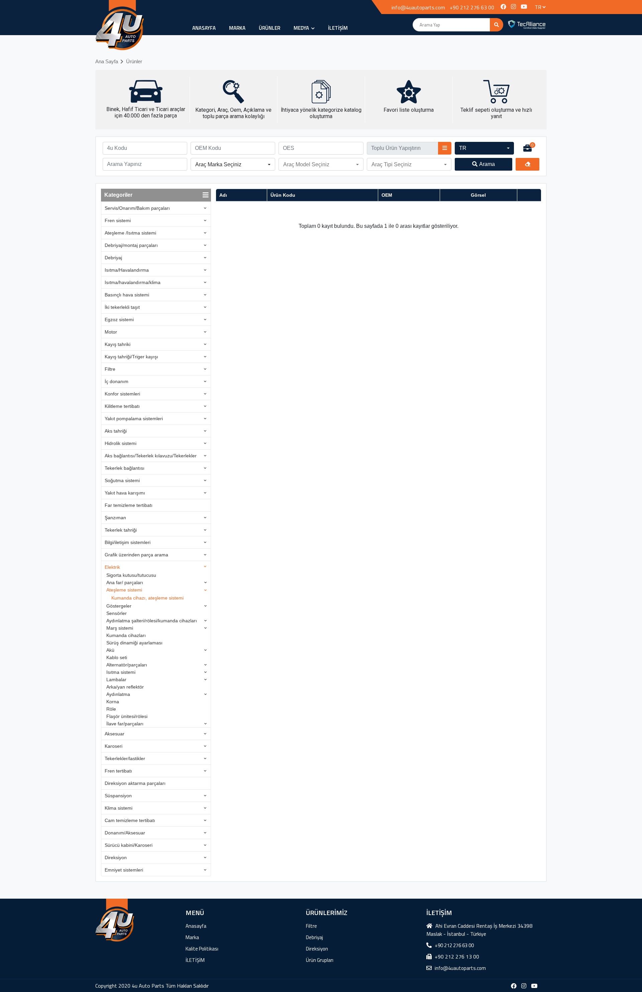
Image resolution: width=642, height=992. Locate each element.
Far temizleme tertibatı (128, 505)
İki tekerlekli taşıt (122, 307)
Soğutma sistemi (122, 480)
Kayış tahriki (117, 344)
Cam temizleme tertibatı (130, 820)
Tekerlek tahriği (121, 530)
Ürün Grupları (319, 960)
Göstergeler (118, 606)
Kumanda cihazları (126, 635)
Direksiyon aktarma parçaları (135, 783)
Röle (111, 709)
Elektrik (112, 567)
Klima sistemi (118, 808)
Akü (110, 650)
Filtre (110, 369)
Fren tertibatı (118, 771)
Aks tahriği (116, 431)
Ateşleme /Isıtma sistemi (130, 233)
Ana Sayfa (106, 61)
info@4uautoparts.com (418, 7)
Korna (112, 701)
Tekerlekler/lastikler (125, 758)
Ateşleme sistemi (124, 590)
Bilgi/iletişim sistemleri (127, 542)
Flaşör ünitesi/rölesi (126, 716)
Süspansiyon (118, 795)
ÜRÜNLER (269, 28)
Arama (487, 164)
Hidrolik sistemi (120, 443)
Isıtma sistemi (120, 672)
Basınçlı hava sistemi (127, 294)
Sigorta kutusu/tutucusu (131, 575)
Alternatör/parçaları (126, 664)
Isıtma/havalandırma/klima (132, 282)
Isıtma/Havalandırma (127, 270)
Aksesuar (114, 733)
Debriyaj (113, 257)
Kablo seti (116, 657)
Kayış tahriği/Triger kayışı (131, 356)
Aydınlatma (118, 694)
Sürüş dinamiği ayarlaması (134, 642)
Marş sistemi (119, 628)
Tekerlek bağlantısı (124, 468)
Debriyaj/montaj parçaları (131, 245)
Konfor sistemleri (122, 393)
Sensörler (116, 613)
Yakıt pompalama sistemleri (134, 418)
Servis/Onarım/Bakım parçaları (137, 208)
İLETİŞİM (338, 28)
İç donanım (116, 381)
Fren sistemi (118, 220)
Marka (237, 28)
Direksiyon (116, 857)
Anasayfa (204, 28)
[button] (484, 148)
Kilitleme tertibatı (122, 406)
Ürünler (134, 61)
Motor (111, 332)
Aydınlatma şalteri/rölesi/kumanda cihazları (151, 620)
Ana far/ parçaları (124, 582)
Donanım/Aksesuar (125, 832)
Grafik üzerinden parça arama (136, 554)
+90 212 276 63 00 (472, 7)
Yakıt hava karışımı (125, 492)
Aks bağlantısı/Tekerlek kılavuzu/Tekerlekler (151, 455)
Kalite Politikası (202, 949)
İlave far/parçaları (124, 723)
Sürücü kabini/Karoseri (128, 845)
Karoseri (113, 746)
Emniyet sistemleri (124, 870)
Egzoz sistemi (119, 319)
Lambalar (116, 679)
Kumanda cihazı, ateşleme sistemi (147, 598)
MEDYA (302, 28)
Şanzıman (115, 517)
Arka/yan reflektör (125, 687)
